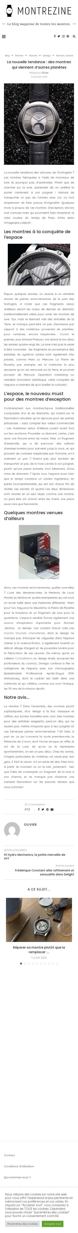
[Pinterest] (68, 36)
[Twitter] (59, 36)
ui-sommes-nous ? (18, 1177)
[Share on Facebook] (39, 809)
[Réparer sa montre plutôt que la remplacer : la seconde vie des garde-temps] (39, 920)
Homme (33, 55)
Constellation (23, 658)
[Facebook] (55, 36)
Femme (19, 55)
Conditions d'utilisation (19, 1166)
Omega (47, 55)
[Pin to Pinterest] (47, 809)
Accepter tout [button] (52, 1223)
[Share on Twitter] (43, 809)
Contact (9, 1155)
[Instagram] (63, 36)
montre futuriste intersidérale (24, 633)
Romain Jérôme (64, 55)
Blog (7, 55)
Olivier (45, 72)
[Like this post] (31, 809)
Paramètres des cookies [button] (22, 1223)
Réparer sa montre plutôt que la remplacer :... (39, 949)
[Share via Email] (52, 809)
